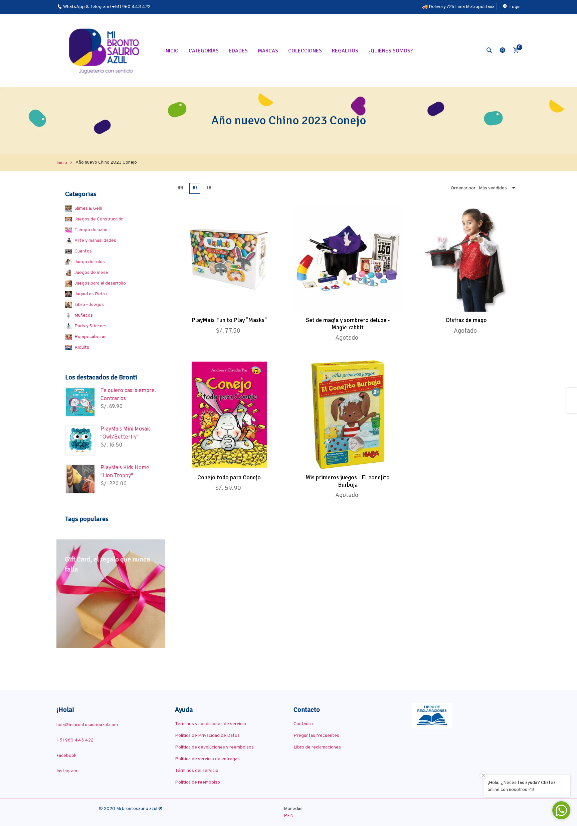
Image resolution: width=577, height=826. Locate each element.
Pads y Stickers (90, 326)
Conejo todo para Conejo (229, 477)
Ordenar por (463, 188)
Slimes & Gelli (88, 208)
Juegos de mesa (91, 273)
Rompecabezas (90, 337)
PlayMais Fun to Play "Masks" (229, 320)
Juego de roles (89, 262)
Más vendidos (493, 188)
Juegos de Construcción (99, 219)
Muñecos (83, 315)
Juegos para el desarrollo (100, 283)
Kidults (81, 347)
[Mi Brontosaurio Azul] (105, 50)
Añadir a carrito (222, 304)
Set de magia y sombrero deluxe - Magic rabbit (348, 323)
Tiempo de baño (91, 230)
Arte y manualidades (95, 240)
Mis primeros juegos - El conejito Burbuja (348, 481)
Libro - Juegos (89, 305)
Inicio (61, 163)
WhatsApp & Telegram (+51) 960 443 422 (107, 7)
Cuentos (83, 251)
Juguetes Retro (90, 294)
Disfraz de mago (466, 320)
